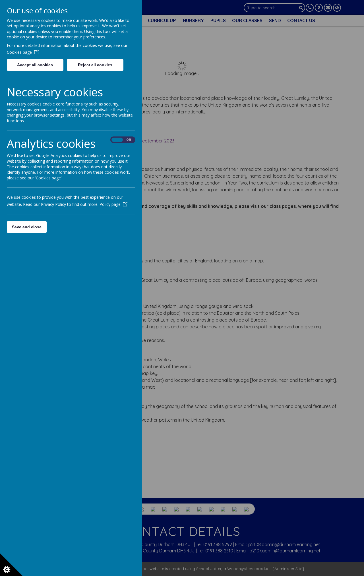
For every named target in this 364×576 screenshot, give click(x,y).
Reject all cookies (95, 65)
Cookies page (19, 52)
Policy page (110, 204)
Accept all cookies (35, 65)
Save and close (27, 227)
